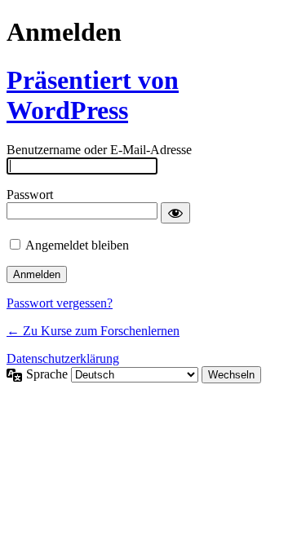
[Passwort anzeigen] (175, 212)
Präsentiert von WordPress (93, 95)
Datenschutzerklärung (63, 358)
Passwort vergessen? (60, 303)
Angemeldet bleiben (77, 245)
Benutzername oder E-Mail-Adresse (99, 150)
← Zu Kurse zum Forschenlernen (93, 331)
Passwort (30, 194)
